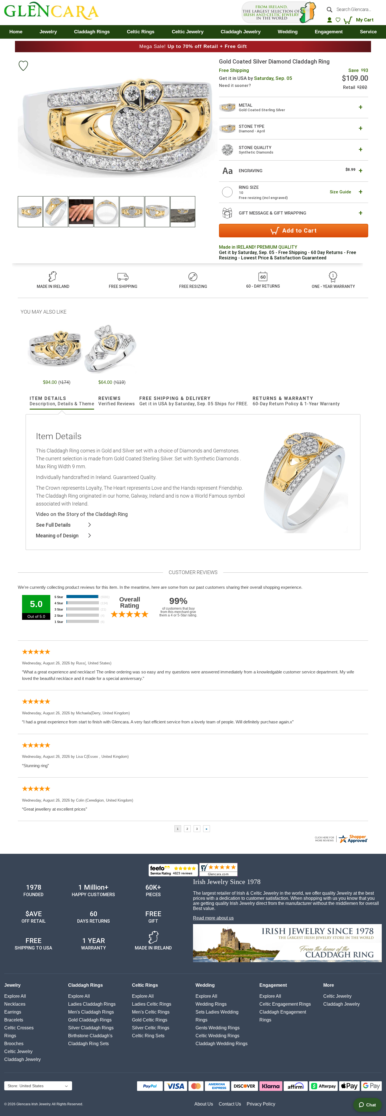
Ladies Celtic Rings (151, 1004)
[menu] (193, 32)
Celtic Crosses (19, 1027)
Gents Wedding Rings (218, 1027)
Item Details (62, 401)
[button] (30, 212)
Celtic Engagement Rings (285, 1004)
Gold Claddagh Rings (90, 1019)
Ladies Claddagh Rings (92, 1004)
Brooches (13, 1043)
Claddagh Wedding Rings (222, 1043)
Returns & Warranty (296, 401)
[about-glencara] (287, 944)
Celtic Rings (145, 985)
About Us (203, 1104)
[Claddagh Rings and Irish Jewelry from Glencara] (55, 12)
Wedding (205, 985)
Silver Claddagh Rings (91, 1027)
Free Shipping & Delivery (193, 401)
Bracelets (13, 1019)
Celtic (18, 1051)
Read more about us (213, 918)
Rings (10, 1035)
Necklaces (14, 1004)
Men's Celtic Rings (151, 1012)
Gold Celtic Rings (149, 1019)
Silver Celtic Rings (150, 1027)
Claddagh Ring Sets (88, 1043)
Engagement (273, 985)
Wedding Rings (211, 1004)
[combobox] (352, 9)
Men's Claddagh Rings (91, 1012)
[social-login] (329, 20)
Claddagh (22, 1059)
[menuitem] (16, 32)
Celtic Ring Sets (148, 1035)
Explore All (15, 996)
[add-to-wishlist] (23, 66)
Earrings (12, 1012)
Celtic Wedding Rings (217, 1035)
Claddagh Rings (85, 985)
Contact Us (230, 1104)
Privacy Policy (261, 1104)
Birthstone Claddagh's (90, 1035)
